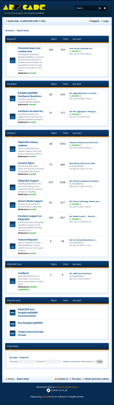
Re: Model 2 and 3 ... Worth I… (83, 216)
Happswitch (23, 289)
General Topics (26, 163)
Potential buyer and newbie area (29, 49)
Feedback (23, 273)
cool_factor (76, 242)
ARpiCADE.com (14, 264)
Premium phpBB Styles (67, 387)
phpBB (45, 396)
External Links (13, 300)
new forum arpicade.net (80, 48)
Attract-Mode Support (30, 201)
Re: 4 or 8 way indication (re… (83, 240)
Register (24, 357)
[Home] (24, 8)
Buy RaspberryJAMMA (30, 322)
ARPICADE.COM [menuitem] (30, 21)
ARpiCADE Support (28, 180)
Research (11, 39)
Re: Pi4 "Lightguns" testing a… (83, 111)
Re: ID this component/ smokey (84, 181)
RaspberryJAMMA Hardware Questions (29, 94)
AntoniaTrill (77, 166)
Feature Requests (28, 239)
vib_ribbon (76, 183)
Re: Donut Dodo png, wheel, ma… (85, 201)
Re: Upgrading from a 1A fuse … (83, 93)
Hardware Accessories (30, 111)
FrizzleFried (77, 276)
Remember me (87, 361)
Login (14, 357)
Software (11, 133)
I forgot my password (71, 361)
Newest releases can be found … (84, 142)
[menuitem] (41, 21)
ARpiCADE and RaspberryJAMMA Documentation (28, 312)
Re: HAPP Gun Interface (80, 273)
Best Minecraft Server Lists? (82, 163)
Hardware (11, 83)
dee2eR (32, 73)
